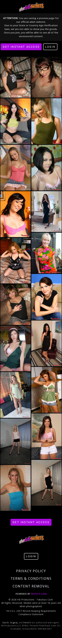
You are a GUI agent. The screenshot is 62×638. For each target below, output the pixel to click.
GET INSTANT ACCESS (21, 46)
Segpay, (14, 622)
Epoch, (6, 622)
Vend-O (27, 622)
